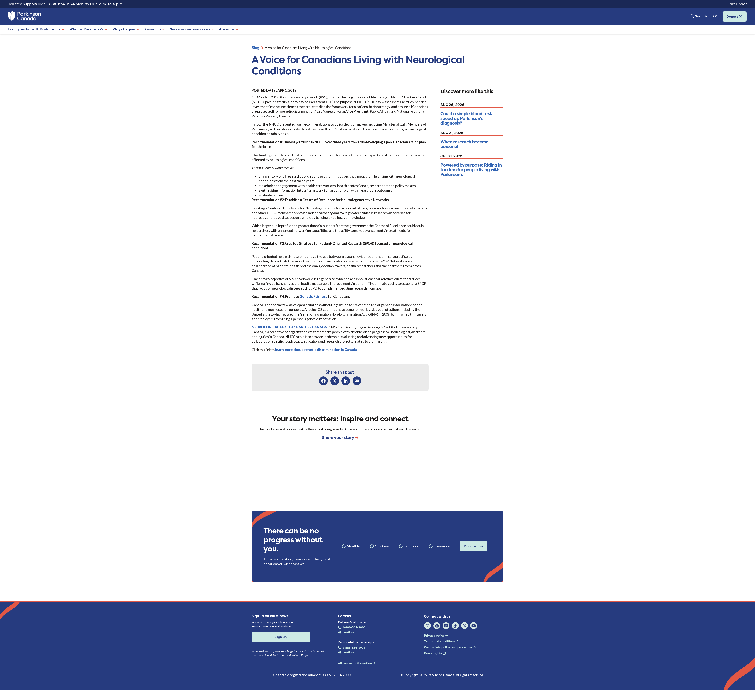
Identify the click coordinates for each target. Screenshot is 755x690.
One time (382, 546)
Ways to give (124, 29)
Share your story (338, 437)
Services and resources (190, 29)
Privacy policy (434, 635)
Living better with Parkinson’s (34, 29)
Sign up (281, 637)
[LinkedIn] (346, 380)
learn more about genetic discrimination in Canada (316, 349)
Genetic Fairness (313, 296)
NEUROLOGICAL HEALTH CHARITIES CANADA (289, 327)
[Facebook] (323, 380)
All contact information (355, 663)
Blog (255, 47)
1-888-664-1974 (60, 3)
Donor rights (433, 653)
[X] (335, 380)
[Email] (357, 380)
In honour (411, 546)
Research (153, 29)
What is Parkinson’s (86, 29)
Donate (730, 17)
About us (227, 29)
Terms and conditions (440, 641)
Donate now (473, 546)
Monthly (353, 546)
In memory (442, 546)
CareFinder (737, 3)
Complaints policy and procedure (448, 647)
